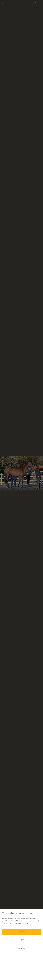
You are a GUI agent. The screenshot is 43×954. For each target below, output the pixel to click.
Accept (21, 932)
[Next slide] (38, 476)
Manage (21, 948)
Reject (21, 940)
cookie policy (24, 923)
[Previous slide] (4, 476)
